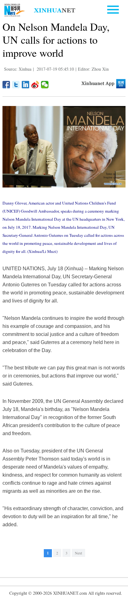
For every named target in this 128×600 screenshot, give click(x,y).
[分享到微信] (45, 84)
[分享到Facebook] (6, 84)
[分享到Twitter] (16, 84)
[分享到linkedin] (26, 84)
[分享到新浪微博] (35, 84)
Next (78, 552)
